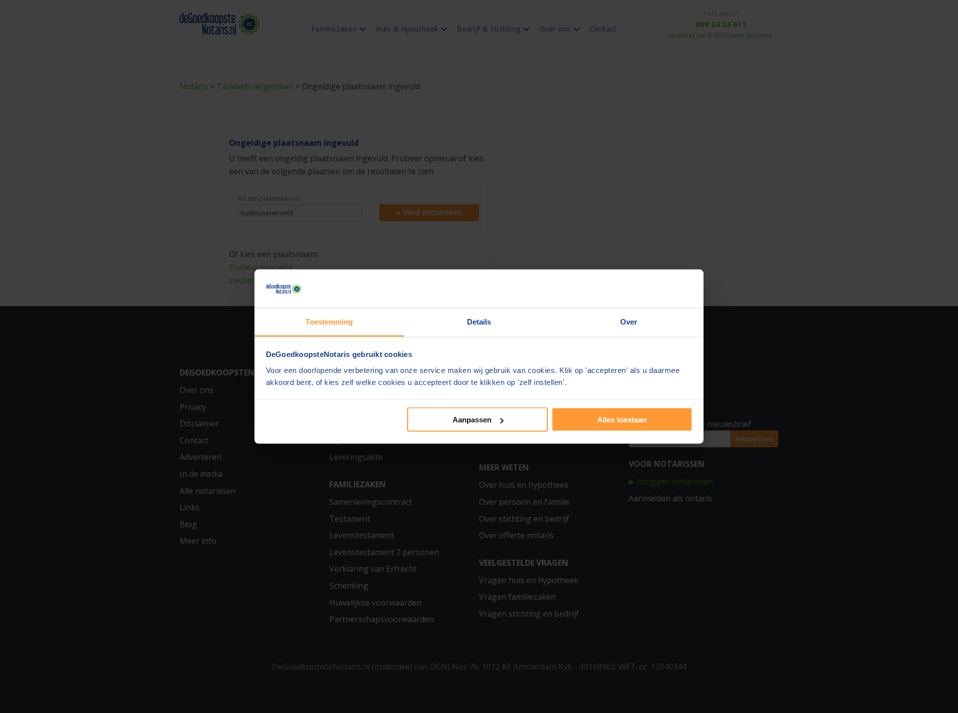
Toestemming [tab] (329, 321)
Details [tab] (479, 321)
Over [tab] (628, 321)
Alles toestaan (622, 419)
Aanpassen (472, 419)
